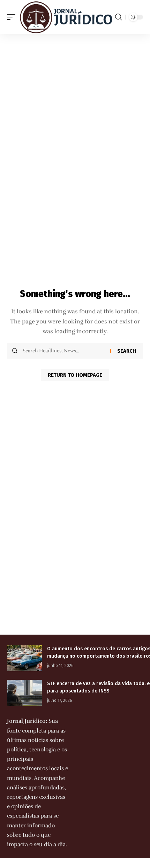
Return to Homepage (75, 375)
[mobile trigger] (13, 17)
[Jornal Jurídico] (66, 17)
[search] (118, 17)
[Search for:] (63, 351)
